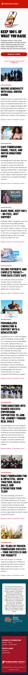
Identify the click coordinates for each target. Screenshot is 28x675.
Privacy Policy (6, 653)
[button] (12, 627)
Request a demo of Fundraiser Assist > (13, 119)
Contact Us (5, 650)
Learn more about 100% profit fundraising (14, 61)
